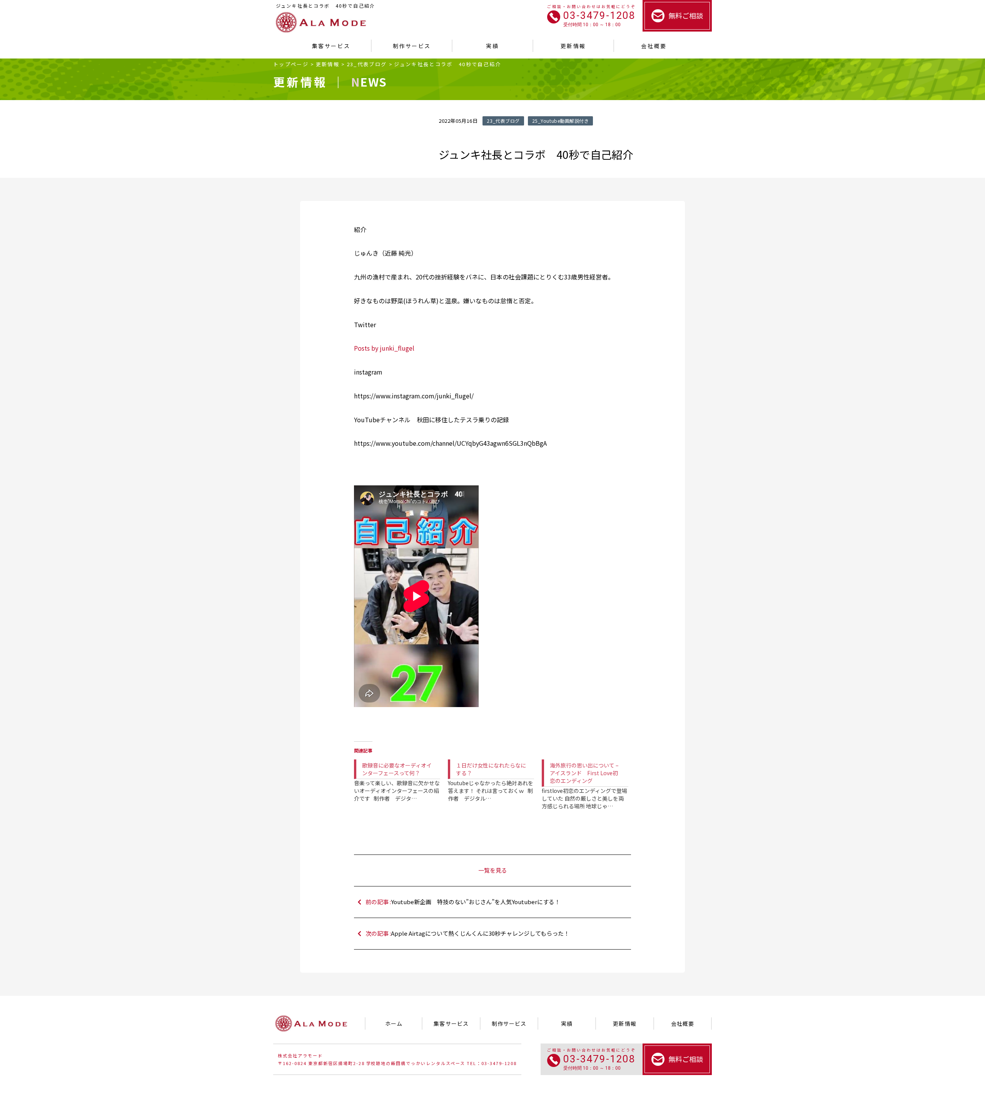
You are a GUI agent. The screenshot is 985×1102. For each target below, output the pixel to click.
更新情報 (327, 64)
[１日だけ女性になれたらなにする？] (495, 774)
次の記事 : (467, 933)
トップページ (291, 64)
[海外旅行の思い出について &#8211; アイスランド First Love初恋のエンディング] (589, 778)
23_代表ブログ (367, 64)
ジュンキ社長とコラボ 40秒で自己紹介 (447, 64)
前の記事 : (463, 902)
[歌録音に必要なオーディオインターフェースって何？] (401, 774)
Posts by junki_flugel (384, 348)
